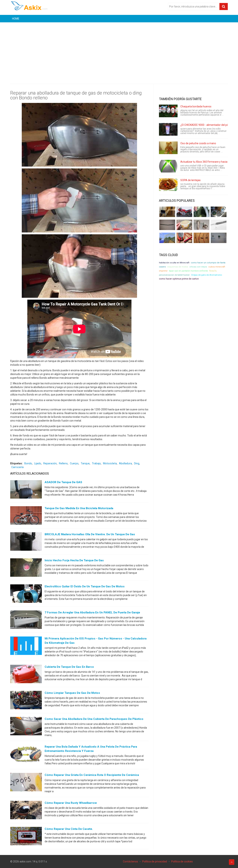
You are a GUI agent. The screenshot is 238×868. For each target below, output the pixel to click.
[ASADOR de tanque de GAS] (26, 490)
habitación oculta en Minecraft (174, 262)
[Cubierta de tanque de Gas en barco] (26, 674)
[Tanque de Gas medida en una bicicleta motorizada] (26, 516)
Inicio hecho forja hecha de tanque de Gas (74, 560)
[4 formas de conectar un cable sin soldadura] (201, 237)
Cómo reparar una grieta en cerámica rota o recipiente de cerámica (92, 775)
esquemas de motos (177, 267)
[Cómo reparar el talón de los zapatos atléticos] (201, 211)
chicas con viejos (198, 267)
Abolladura (125, 463)
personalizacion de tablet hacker (174, 275)
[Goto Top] (231, 862)
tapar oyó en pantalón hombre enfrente (188, 271)
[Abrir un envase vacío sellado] (184, 224)
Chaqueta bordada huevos (195, 106)
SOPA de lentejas (190, 180)
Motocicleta (110, 463)
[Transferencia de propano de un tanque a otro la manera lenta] (218, 211)
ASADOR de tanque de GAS (63, 482)
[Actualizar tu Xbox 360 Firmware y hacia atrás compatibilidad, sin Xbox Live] (168, 166)
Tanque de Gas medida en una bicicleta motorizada (79, 508)
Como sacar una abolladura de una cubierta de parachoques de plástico (94, 719)
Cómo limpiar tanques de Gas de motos (72, 693)
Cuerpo (74, 463)
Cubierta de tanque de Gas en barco (69, 666)
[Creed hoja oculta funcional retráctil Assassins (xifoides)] (218, 224)
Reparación (50, 463)
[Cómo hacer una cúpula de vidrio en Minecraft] (167, 237)
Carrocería (17, 467)
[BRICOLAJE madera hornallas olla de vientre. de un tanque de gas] (26, 542)
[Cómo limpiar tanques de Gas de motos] (26, 700)
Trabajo (96, 463)
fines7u (213, 271)
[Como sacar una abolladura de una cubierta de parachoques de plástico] (26, 726)
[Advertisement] (119, 50)
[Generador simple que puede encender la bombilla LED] (218, 237)
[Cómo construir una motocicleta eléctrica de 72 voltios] (184, 211)
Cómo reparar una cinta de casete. (69, 829)
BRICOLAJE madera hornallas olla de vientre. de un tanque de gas (90, 534)
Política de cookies (182, 861)
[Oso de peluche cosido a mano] (168, 147)
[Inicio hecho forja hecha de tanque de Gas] (26, 568)
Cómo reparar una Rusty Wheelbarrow (71, 803)
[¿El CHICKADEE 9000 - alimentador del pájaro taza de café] (168, 129)
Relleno (63, 463)
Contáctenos (130, 861)
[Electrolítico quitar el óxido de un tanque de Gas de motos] (26, 594)
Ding (136, 463)
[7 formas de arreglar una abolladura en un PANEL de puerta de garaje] (26, 620)
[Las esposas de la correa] (167, 224)
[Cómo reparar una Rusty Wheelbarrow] (26, 810)
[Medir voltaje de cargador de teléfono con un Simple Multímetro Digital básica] (184, 237)
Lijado (37, 463)
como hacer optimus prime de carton (179, 278)
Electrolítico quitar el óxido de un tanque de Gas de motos (85, 586)
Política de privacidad (154, 861)
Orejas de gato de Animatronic (206, 275)
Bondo (28, 463)
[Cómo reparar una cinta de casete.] (26, 836)
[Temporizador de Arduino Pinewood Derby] (167, 211)
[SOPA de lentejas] (168, 184)
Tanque (85, 463)
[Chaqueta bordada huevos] (168, 111)
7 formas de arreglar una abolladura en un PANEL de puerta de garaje (92, 612)
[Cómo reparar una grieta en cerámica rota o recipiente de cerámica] (26, 782)
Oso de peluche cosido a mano (198, 143)
